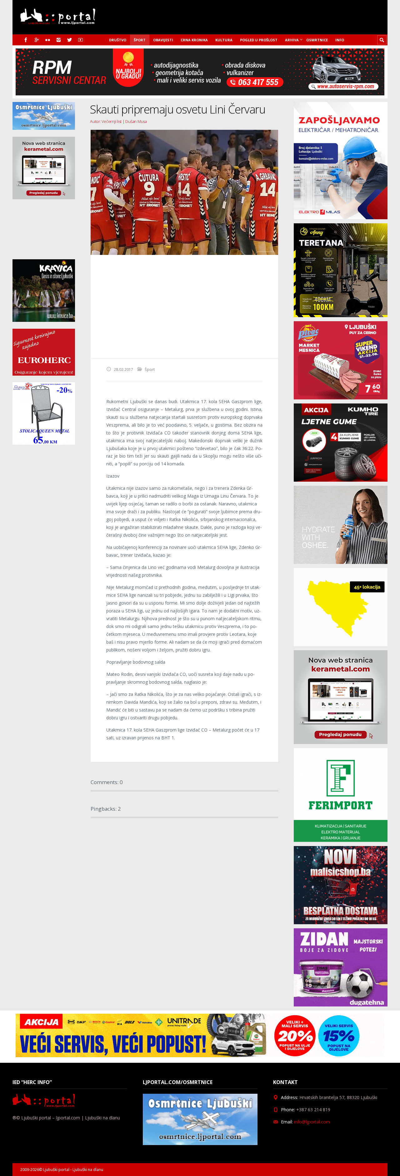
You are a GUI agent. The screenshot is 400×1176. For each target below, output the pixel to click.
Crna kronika (194, 40)
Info (339, 40)
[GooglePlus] (36, 39)
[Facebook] (25, 39)
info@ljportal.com (312, 1122)
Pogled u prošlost (259, 40)
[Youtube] (80, 39)
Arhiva (292, 40)
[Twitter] (69, 39)
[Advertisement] (184, 306)
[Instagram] (58, 39)
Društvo (117, 40)
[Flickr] (47, 39)
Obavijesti (163, 40)
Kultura (223, 40)
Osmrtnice (317, 40)
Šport (140, 40)
